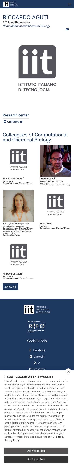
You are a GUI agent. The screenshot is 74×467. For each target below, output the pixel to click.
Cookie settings (36, 459)
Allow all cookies (36, 451)
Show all (10, 286)
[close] (68, 371)
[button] (67, 29)
